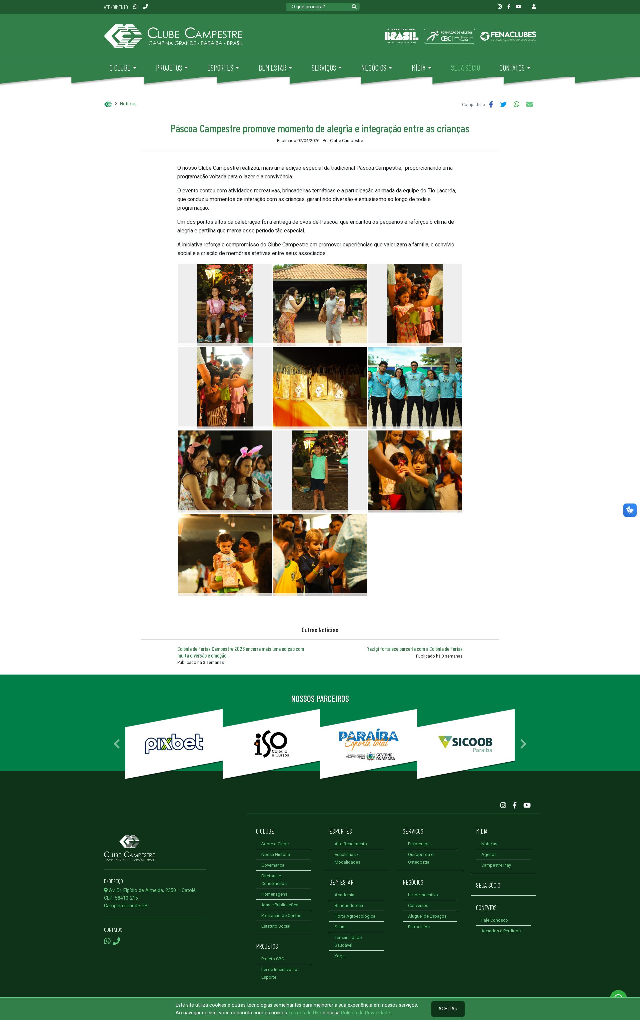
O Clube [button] (120, 67)
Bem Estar (341, 882)
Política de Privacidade (365, 1013)
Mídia (482, 831)
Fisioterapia (419, 843)
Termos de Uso (304, 1013)
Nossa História (275, 854)
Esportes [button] (220, 67)
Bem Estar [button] (272, 67)
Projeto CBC (272, 958)
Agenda (489, 854)
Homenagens (274, 894)
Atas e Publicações (279, 904)
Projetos (267, 946)
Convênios (418, 905)
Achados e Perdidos (501, 930)
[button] (116, 744)
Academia (344, 894)
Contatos (486, 907)
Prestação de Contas (281, 915)
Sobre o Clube (275, 843)
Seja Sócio (488, 885)
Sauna (341, 926)
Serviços (413, 831)
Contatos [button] (512, 67)
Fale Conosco (494, 920)
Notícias (128, 103)
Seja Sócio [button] (465, 67)
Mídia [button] (419, 67)
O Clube (265, 831)
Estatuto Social (275, 926)
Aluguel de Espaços (427, 916)
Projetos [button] (169, 67)
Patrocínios (419, 926)
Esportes (340, 831)
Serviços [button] (324, 67)
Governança (272, 865)
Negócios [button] (373, 67)
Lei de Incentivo (423, 894)
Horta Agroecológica (355, 916)
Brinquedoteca (349, 905)
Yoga (340, 955)
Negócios (413, 882)
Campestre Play (496, 865)
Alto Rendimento (351, 843)
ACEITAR (448, 1009)
